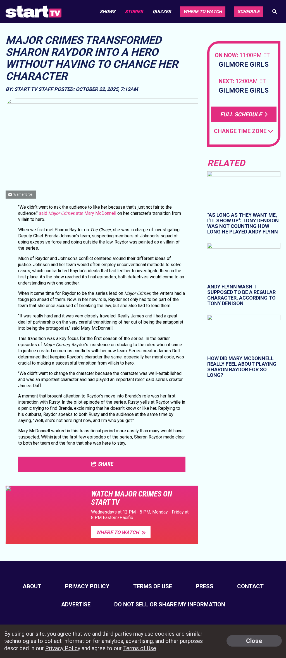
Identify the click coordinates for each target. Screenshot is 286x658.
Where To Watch (118, 532)
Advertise (75, 604)
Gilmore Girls (244, 64)
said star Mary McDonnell (77, 213)
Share (105, 464)
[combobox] (244, 131)
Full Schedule (241, 114)
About (32, 586)
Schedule (248, 11)
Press (204, 586)
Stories (134, 11)
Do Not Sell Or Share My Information (169, 604)
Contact (250, 586)
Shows (107, 11)
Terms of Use (152, 586)
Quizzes (161, 11)
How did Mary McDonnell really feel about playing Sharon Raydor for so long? (242, 366)
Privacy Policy (87, 586)
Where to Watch (202, 11)
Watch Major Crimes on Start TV (131, 498)
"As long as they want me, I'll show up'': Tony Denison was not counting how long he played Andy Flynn (243, 223)
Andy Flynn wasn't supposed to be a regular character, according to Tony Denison (241, 295)
